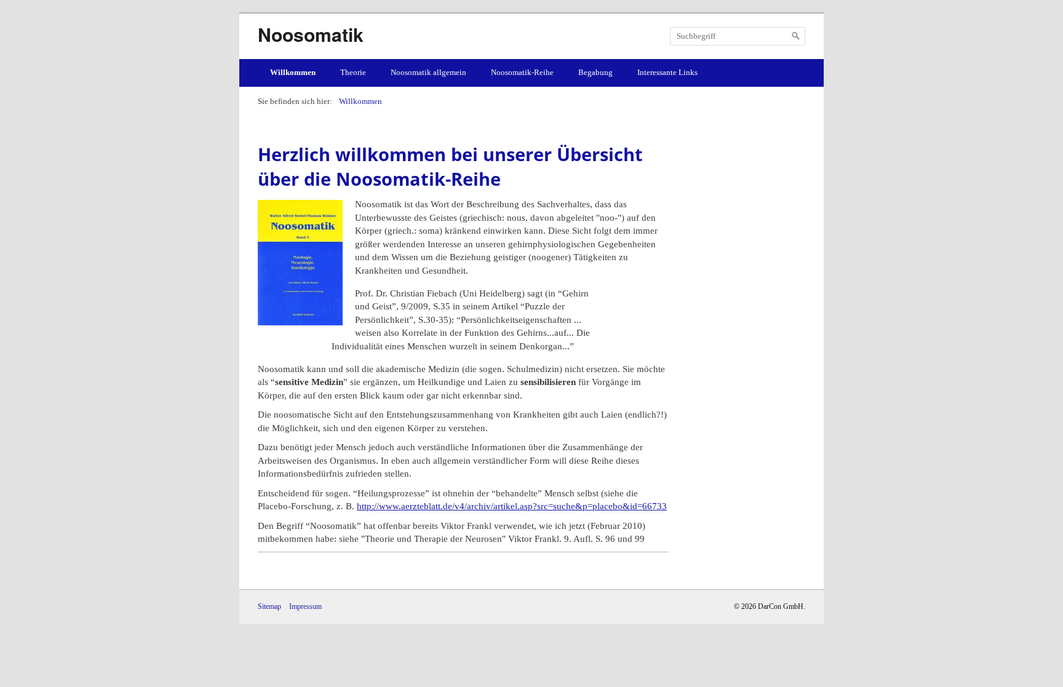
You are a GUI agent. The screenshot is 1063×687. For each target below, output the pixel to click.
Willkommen (293, 72)
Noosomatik (311, 34)
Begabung (595, 72)
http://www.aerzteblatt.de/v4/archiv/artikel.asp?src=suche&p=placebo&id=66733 (512, 506)
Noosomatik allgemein (428, 72)
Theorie (353, 72)
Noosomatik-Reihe (522, 72)
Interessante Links (667, 72)
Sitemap (269, 607)
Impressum (305, 607)
